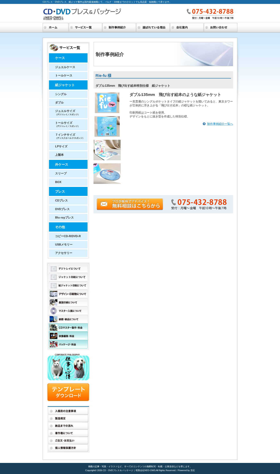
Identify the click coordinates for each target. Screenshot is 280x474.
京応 (192, 470)
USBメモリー (64, 244)
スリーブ (61, 173)
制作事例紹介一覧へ (220, 123)
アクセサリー (63, 253)
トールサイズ (67, 124)
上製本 (59, 154)
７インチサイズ (69, 136)
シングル (61, 94)
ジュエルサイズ (67, 112)
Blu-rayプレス (64, 217)
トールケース (63, 75)
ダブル (59, 102)
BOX (58, 182)
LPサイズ (61, 146)
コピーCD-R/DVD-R (68, 236)
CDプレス (61, 200)
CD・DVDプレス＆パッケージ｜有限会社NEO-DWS (129, 470)
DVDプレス (62, 209)
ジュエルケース (65, 67)
